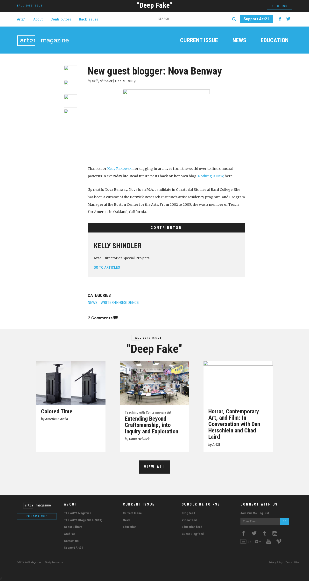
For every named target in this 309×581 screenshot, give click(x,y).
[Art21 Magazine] (43, 35)
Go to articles (107, 267)
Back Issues (88, 19)
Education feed (192, 527)
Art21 (21, 19)
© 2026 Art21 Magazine (29, 562)
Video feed (189, 520)
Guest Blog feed (193, 534)
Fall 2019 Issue (147, 337)
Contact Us (71, 541)
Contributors (60, 19)
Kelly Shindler (117, 246)
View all (154, 467)
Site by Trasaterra (54, 562)
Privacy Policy (275, 562)
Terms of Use (292, 562)
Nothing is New (210, 176)
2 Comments (100, 317)
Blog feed (188, 513)
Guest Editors (73, 527)
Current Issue (199, 41)
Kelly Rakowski (120, 168)
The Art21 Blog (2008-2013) (83, 520)
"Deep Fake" (154, 5)
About (38, 19)
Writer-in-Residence (120, 303)
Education (274, 41)
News (239, 41)
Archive (69, 534)
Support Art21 (256, 19)
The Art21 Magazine (77, 513)
